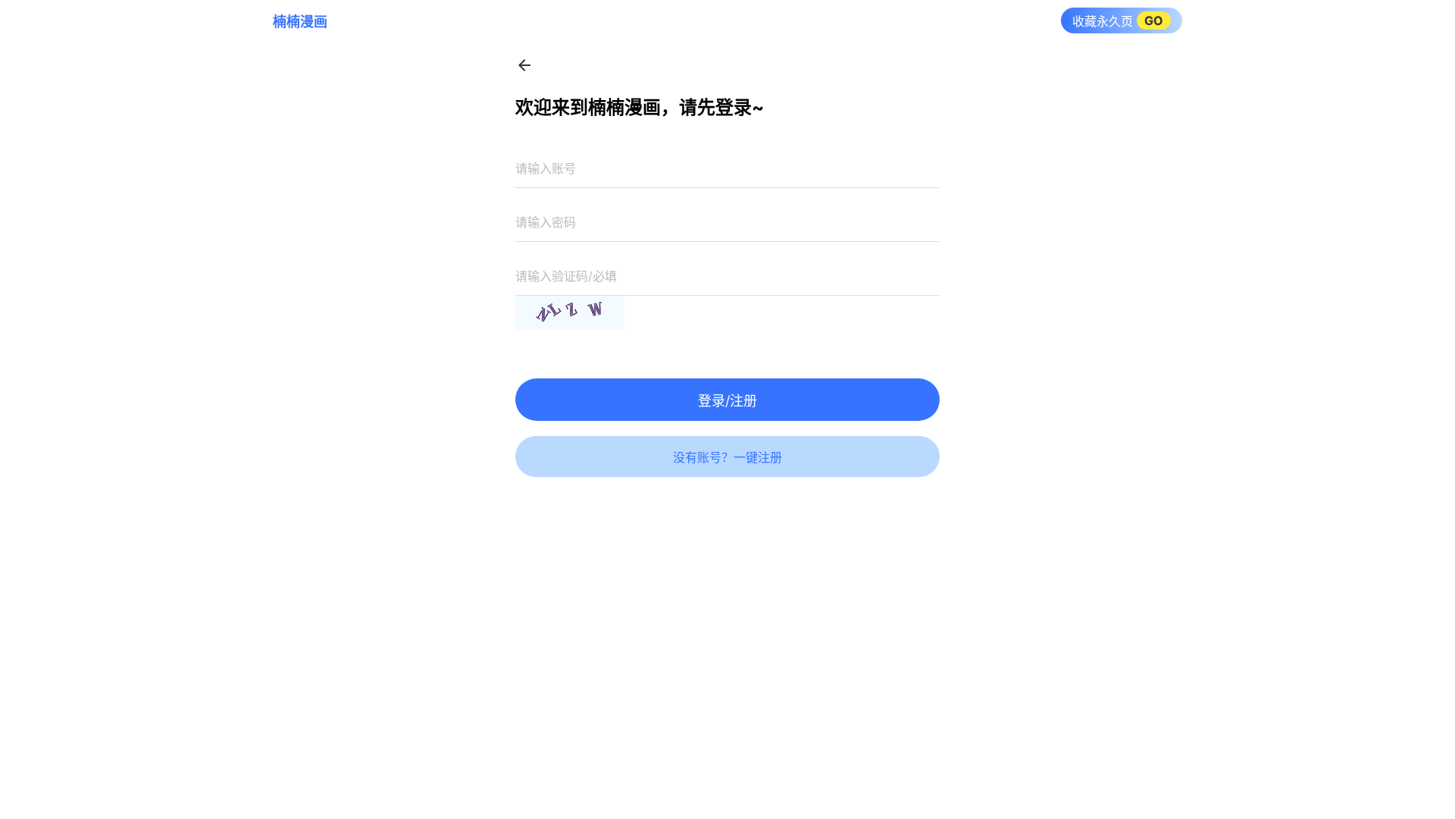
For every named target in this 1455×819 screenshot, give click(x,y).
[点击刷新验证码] (569, 313)
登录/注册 (727, 401)
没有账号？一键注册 (727, 457)
